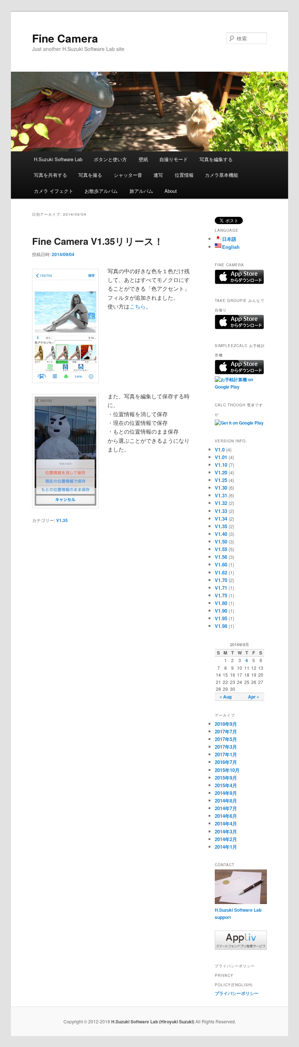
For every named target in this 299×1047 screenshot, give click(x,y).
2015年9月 (226, 777)
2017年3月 (226, 746)
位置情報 (184, 174)
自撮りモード (173, 159)
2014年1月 (226, 846)
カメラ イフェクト (53, 190)
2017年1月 (226, 754)
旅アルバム (141, 190)
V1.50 (221, 541)
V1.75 (221, 595)
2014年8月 (226, 800)
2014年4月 (226, 823)
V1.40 (221, 533)
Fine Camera (65, 38)
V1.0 (220, 449)
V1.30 (221, 487)
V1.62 (221, 572)
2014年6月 (226, 815)
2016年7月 (226, 762)
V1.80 (221, 603)
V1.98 (221, 625)
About (170, 190)
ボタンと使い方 (110, 159)
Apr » (253, 696)
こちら (137, 306)
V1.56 (221, 556)
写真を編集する (216, 159)
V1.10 (221, 464)
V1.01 (221, 457)
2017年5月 (226, 739)
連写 (158, 174)
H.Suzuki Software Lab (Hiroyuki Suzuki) (153, 1021)
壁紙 (143, 159)
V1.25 (221, 480)
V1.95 (221, 618)
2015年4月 (226, 785)
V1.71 (221, 587)
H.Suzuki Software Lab (58, 159)
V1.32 (221, 502)
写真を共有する (50, 174)
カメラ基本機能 (221, 174)
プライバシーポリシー (237, 993)
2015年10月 (227, 770)
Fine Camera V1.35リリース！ (97, 241)
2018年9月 (226, 723)
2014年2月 (226, 839)
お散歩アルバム (101, 190)
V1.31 (221, 495)
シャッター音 (128, 174)
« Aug (226, 696)
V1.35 (62, 520)
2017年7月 (226, 731)
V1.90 (221, 610)
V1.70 (221, 580)
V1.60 (221, 564)
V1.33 (221, 510)
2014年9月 (226, 792)
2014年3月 (226, 831)
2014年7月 (226, 808)
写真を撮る (90, 174)
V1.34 (221, 518)
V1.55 (221, 549)
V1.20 (221, 472)
